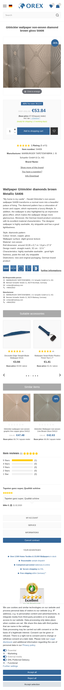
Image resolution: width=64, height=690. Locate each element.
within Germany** (33, 573)
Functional (13, 663)
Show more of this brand (32, 167)
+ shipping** (35, 118)
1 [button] (26, 375)
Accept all (32, 672)
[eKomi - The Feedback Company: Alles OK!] (32, 600)
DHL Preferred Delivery (18, 660)
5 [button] (35, 375)
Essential (12, 650)
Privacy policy (28, 645)
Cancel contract (32, 540)
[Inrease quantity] (14, 129)
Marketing (12, 653)
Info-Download (32, 176)
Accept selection (32, 684)
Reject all (32, 678)
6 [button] (37, 375)
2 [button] (28, 375)
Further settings (10, 666)
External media (15, 656)
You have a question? (32, 171)
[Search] (57, 15)
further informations (51, 270)
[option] (16, 343)
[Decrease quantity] (14, 132)
